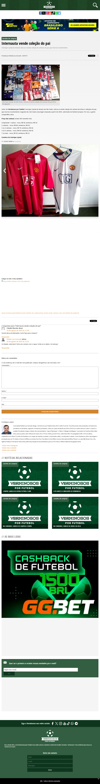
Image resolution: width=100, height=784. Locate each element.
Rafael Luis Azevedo (14, 339)
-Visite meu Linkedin (9, 448)
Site (3, 404)
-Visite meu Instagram (10, 445)
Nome (4, 391)
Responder (5, 337)
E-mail (4, 398)
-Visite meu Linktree (9, 450)
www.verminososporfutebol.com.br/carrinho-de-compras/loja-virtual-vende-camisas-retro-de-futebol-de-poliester (40, 313)
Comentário (6, 365)
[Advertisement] (50, 640)
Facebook (17, 141)
